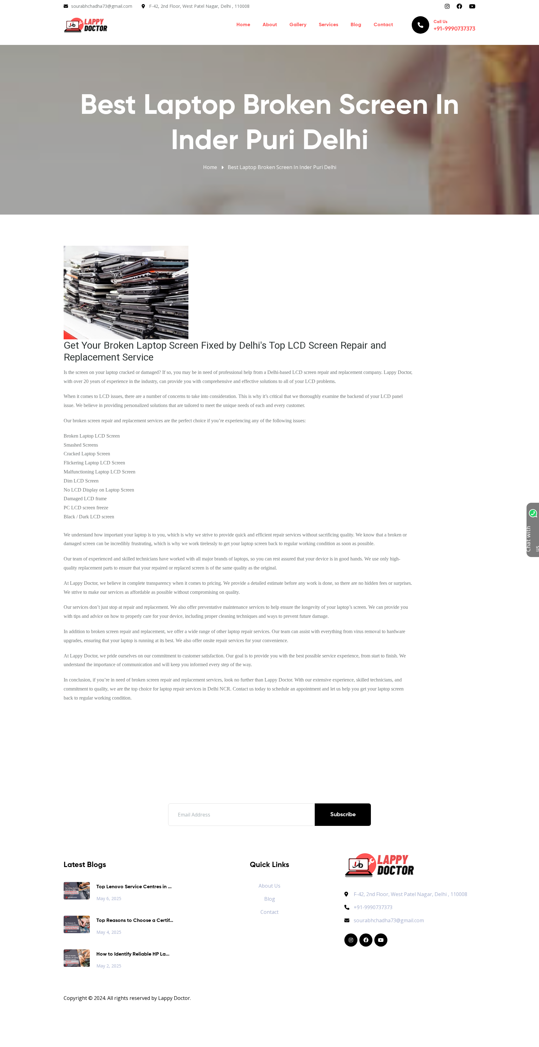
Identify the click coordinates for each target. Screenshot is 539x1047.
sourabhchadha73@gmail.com (101, 6)
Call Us (454, 26)
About (270, 24)
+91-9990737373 (373, 907)
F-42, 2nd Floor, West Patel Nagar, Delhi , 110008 (199, 6)
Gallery (297, 24)
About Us (269, 885)
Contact (383, 24)
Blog (356, 24)
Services (328, 24)
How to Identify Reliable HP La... (132, 954)
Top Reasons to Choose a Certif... (134, 920)
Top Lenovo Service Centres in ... (134, 887)
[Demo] (379, 864)
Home (243, 24)
